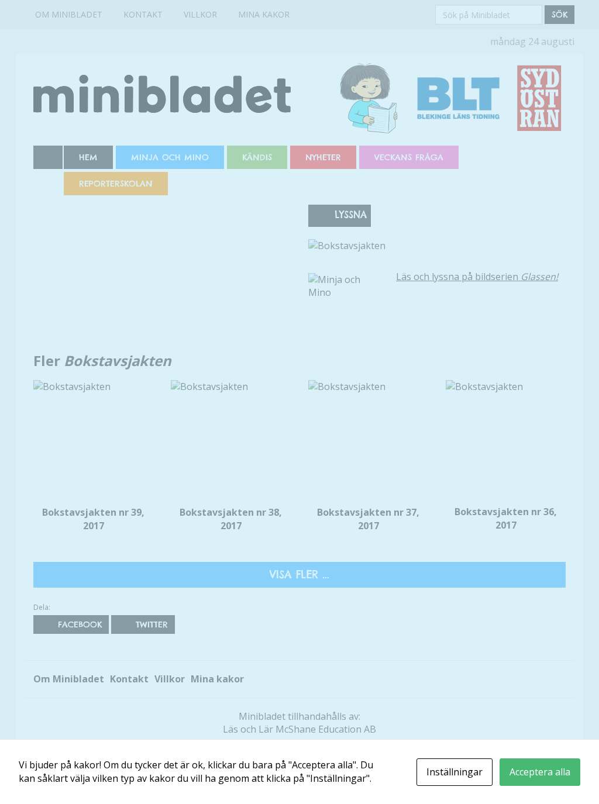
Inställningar (454, 771)
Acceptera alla (540, 771)
